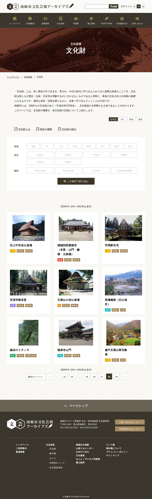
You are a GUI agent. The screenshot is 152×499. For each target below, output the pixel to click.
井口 (102, 146)
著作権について (113, 448)
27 (101, 377)
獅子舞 (52, 453)
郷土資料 (91, 24)
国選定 (124, 155)
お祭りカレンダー (85, 448)
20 (72, 377)
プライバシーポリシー (117, 452)
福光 (130, 146)
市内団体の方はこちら (129, 429)
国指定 (40, 155)
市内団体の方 (122, 24)
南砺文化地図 (82, 445)
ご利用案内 (30, 24)
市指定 (96, 155)
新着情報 (45, 24)
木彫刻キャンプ (57, 463)
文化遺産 (80, 455)
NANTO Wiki (106, 24)
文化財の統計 (69, 129)
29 (116, 377)
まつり (52, 458)
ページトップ (78, 405)
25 (87, 377)
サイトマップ (112, 455)
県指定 (68, 155)
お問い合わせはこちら (129, 422)
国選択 (68, 162)
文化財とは (24, 129)
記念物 (96, 170)
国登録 (40, 162)
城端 (33, 146)
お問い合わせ (137, 24)
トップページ (14, 24)
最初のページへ (35, 377)
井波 (89, 146)
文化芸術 (60, 24)
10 (64, 377)
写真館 (76, 24)
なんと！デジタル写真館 (88, 459)
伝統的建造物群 (124, 170)
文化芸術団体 (55, 467)
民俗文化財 (68, 170)
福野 (116, 146)
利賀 (75, 146)
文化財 (52, 449)
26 (94, 377)
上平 (61, 146)
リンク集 (110, 445)
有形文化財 (40, 170)
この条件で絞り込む (77, 181)
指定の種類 (46, 129)
